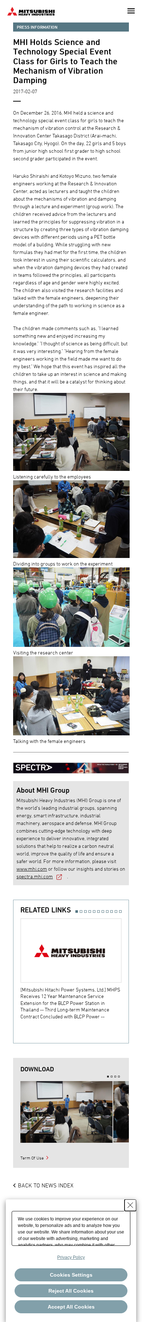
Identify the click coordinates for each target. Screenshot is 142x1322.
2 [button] (81, 911)
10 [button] (116, 911)
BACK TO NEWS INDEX (46, 1185)
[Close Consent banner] (130, 1205)
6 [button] (98, 911)
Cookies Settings (71, 1275)
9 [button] (111, 911)
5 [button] (94, 911)
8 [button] (107, 911)
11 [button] (120, 911)
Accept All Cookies (71, 1307)
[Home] (31, 10)
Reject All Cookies (71, 1291)
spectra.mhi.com (34, 876)
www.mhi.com (31, 869)
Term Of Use (32, 1157)
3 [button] (85, 911)
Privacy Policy (71, 1257)
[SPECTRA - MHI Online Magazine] (71, 764)
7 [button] (103, 911)
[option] (74, 969)
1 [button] (76, 911)
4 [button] (89, 911)
